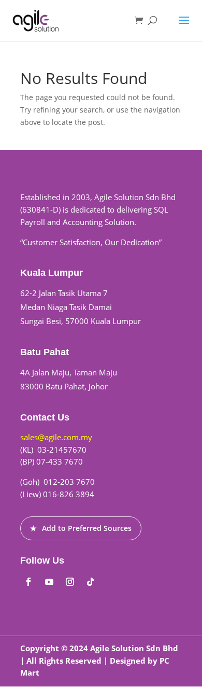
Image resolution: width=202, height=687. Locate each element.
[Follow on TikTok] (90, 581)
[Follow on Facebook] (28, 581)
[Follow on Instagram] (70, 581)
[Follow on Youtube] (49, 581)
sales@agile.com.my (56, 437)
